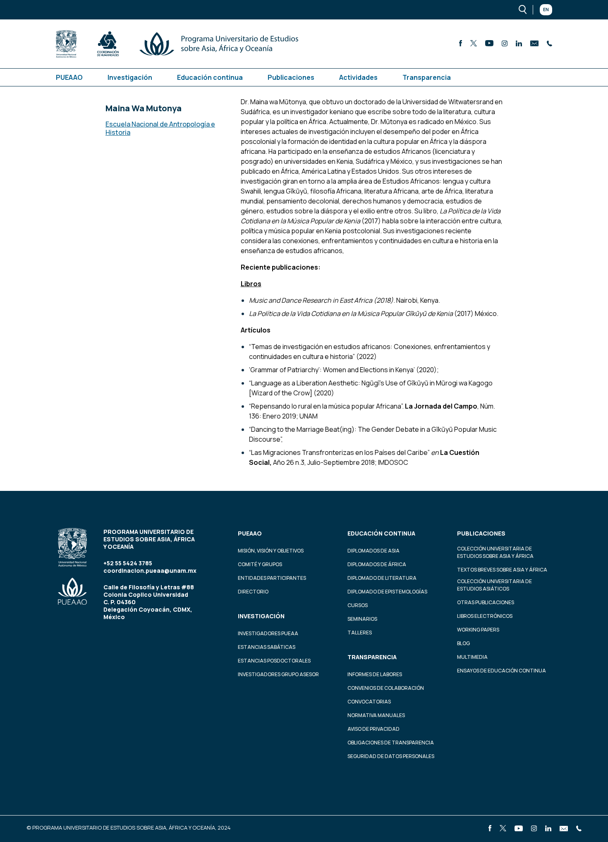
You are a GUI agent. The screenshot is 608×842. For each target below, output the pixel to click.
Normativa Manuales (376, 715)
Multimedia (472, 656)
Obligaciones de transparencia (390, 742)
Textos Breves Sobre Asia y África (502, 569)
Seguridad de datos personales (390, 756)
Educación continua (210, 77)
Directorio (253, 591)
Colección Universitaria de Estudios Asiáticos (494, 585)
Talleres (359, 632)
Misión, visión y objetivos (271, 550)
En (546, 9)
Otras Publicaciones (485, 602)
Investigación (130, 77)
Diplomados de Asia (373, 550)
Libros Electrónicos (484, 616)
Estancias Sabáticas (266, 647)
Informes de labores (374, 674)
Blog (463, 643)
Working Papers (478, 629)
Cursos (357, 605)
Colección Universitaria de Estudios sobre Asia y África (495, 552)
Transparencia (426, 77)
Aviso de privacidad (373, 728)
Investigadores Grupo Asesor (278, 674)
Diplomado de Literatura (382, 577)
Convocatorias (369, 701)
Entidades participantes (272, 577)
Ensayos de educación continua (501, 670)
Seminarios (362, 618)
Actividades (358, 77)
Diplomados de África (376, 564)
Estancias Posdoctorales (274, 660)
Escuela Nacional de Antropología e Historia (160, 128)
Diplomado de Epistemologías (387, 591)
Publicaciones (291, 77)
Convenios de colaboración (385, 687)
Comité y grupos (260, 564)
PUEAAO (69, 77)
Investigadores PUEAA (268, 633)
